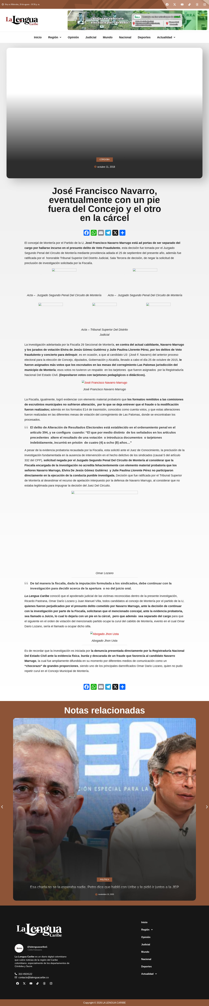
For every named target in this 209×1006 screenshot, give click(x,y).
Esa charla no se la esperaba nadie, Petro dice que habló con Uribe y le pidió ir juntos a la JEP (104, 887)
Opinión (73, 37)
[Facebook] (167, 4)
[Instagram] (204, 4)
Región (53, 37)
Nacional (125, 37)
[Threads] (197, 4)
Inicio (38, 37)
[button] (54, 37)
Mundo (108, 37)
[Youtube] (182, 4)
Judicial (90, 37)
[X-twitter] (174, 4)
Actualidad (164, 37)
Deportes (144, 37)
